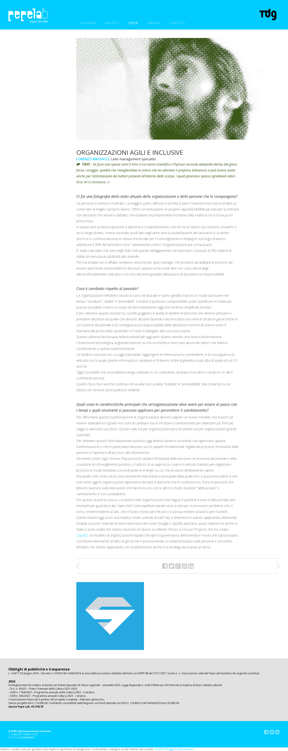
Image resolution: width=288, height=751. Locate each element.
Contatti (177, 23)
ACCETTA (160, 749)
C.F (10, 737)
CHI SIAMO (88, 23)
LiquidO (82, 535)
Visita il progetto (110, 616)
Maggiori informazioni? (180, 749)
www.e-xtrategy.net (27, 70)
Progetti (112, 23)
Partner (154, 23)
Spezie (133, 23)
